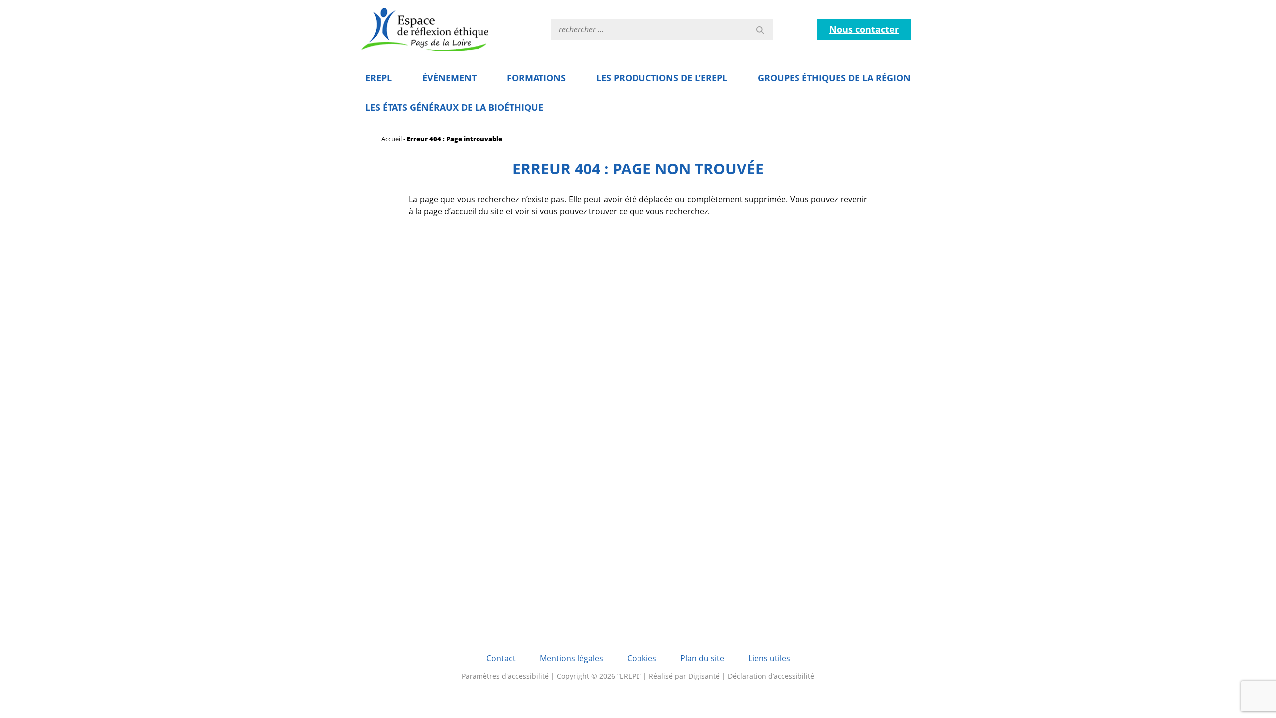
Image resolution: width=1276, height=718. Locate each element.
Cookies (641, 658)
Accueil (391, 138)
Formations (536, 78)
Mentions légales (571, 658)
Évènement (449, 78)
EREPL (378, 78)
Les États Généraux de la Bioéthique (454, 107)
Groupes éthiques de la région (834, 78)
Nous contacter (864, 29)
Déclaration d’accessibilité (771, 676)
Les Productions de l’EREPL (661, 78)
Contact (501, 658)
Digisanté (704, 676)
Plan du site (702, 658)
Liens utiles (769, 658)
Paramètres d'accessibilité (505, 676)
